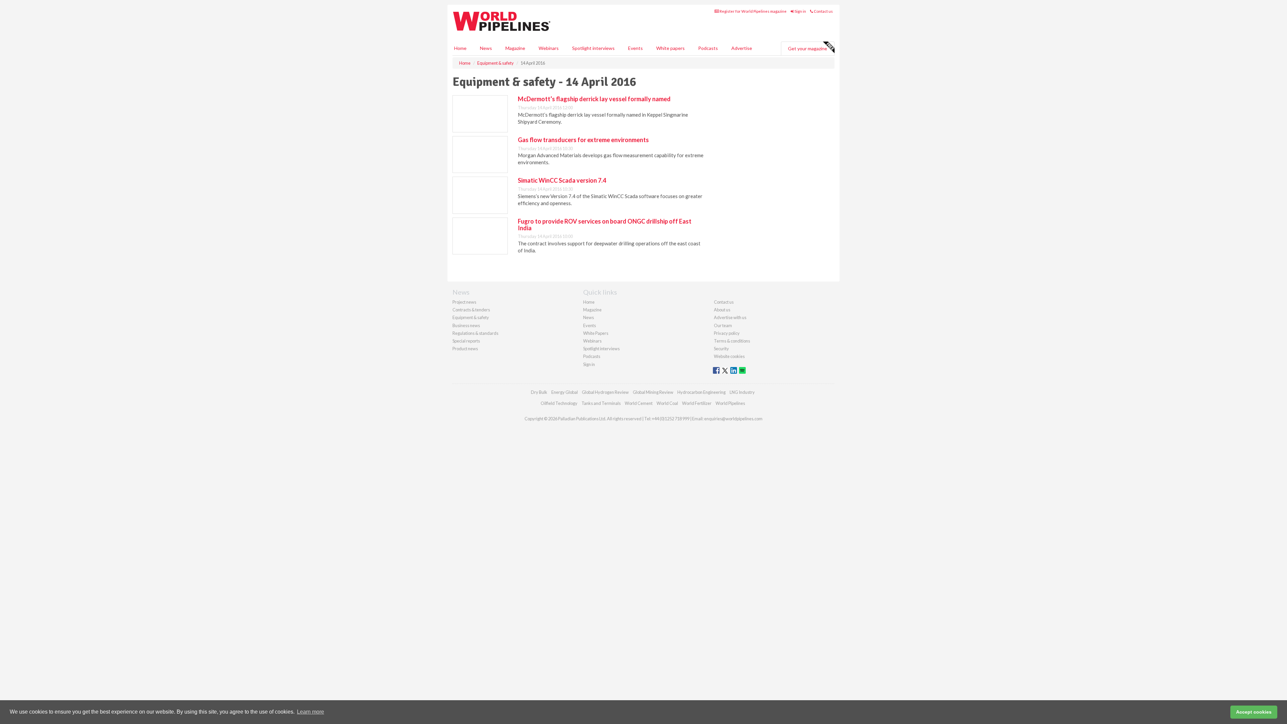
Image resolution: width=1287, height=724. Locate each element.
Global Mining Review (653, 392)
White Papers (595, 333)
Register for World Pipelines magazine (753, 11)
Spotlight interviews (593, 48)
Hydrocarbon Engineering (701, 392)
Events (635, 48)
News (588, 317)
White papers (670, 48)
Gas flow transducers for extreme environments (583, 139)
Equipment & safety (470, 317)
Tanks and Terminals (601, 403)
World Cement (639, 403)
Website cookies (729, 356)
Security (721, 348)
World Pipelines (730, 403)
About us (722, 309)
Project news (464, 302)
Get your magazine (807, 48)
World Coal (667, 403)
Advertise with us (730, 317)
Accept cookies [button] (1254, 712)
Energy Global (564, 392)
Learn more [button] (310, 712)
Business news (466, 325)
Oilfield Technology (559, 403)
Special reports (466, 341)
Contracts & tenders (471, 309)
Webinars (549, 48)
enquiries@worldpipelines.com (733, 418)
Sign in (800, 11)
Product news (465, 348)
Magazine (515, 48)
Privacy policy (727, 333)
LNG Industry (742, 392)
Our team (723, 325)
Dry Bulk (539, 392)
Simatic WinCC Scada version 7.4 (562, 180)
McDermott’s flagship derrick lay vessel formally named (594, 99)
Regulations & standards (475, 333)
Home (460, 48)
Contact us (823, 11)
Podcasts (708, 48)
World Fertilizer (697, 403)
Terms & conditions (732, 341)
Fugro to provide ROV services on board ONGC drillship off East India (604, 225)
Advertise (741, 48)
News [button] (486, 48)
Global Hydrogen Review (605, 392)
